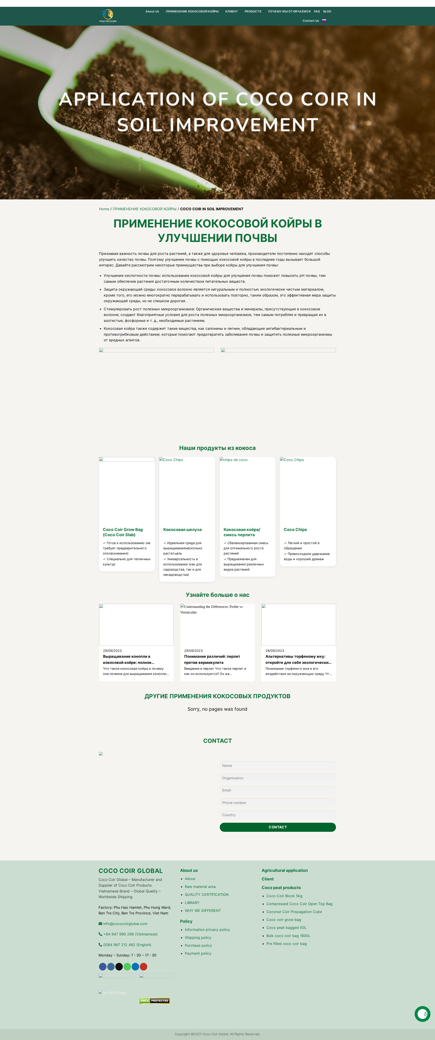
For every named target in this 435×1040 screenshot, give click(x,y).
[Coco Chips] (308, 490)
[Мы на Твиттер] (312, 3)
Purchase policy (198, 945)
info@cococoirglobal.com (124, 923)
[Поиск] (334, 21)
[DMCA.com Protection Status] (154, 1000)
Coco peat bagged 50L (286, 927)
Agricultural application (285, 870)
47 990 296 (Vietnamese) (130, 934)
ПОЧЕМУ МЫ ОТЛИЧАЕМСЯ (289, 11)
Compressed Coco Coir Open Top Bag (299, 903)
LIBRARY (192, 902)
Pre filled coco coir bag (286, 943)
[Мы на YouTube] (330, 3)
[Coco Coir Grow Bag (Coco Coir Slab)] (127, 490)
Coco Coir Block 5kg (284, 896)
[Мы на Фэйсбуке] (303, 3)
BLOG (327, 11)
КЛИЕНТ (231, 11)
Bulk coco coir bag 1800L (288, 935)
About (190, 878)
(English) (126, 944)
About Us (152, 11)
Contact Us (311, 20)
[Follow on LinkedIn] (325, 3)
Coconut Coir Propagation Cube (294, 911)
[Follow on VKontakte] (334, 3)
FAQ (317, 11)
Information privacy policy (207, 929)
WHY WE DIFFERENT (203, 910)
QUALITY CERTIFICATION (207, 894)
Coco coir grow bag (283, 919)
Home (104, 209)
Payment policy (198, 953)
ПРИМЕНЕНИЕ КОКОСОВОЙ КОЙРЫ (192, 11)
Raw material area (200, 886)
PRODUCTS (253, 11)
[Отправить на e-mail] (317, 3)
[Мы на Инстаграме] (308, 3)
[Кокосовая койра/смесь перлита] (248, 490)
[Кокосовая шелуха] (187, 490)
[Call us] (321, 3)
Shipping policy (198, 937)
